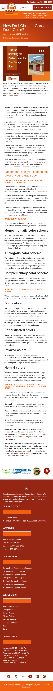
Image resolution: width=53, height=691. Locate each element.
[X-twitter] (16, 676)
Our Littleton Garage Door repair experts (26, 162)
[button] (3, 8)
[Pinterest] (44, 676)
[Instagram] (23, 676)
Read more (13, 96)
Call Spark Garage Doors (20, 453)
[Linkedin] (37, 676)
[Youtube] (30, 676)
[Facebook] (9, 676)
